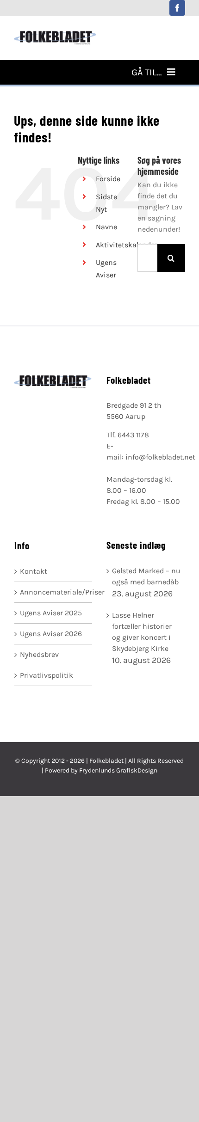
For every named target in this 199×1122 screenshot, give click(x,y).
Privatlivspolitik (46, 675)
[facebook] (177, 8)
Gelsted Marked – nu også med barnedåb (146, 576)
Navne (106, 226)
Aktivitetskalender (126, 244)
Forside (108, 178)
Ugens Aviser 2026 (51, 633)
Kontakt (33, 571)
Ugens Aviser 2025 (51, 612)
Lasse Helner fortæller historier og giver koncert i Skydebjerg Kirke (142, 632)
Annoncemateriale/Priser (53, 592)
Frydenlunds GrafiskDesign (118, 770)
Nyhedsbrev (39, 654)
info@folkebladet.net (160, 457)
